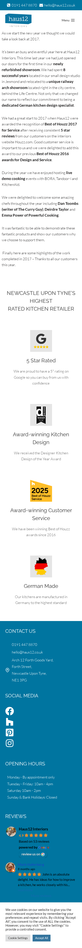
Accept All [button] (41, 938)
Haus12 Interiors (33, 829)
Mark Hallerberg (31, 864)
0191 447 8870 (24, 644)
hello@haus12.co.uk (27, 652)
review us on (30, 854)
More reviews (41, 895)
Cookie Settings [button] (18, 938)
